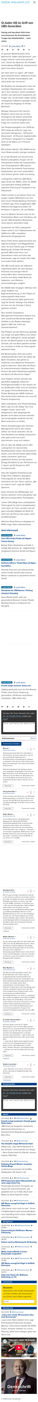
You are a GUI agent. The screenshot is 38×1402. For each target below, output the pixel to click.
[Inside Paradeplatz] (15, 2)
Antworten (8, 786)
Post (5, 719)
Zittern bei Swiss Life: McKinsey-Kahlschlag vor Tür (14, 1276)
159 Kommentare (23, 1247)
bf (12, 1201)
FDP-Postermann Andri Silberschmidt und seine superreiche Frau (18, 1182)
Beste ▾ (33, 738)
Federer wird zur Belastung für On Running (19, 1242)
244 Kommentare (23, 1237)
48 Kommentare (18, 1312)
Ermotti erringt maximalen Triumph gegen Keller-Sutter (18, 1122)
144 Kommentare (23, 1270)
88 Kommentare (22, 1141)
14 (24, 46)
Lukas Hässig (16, 46)
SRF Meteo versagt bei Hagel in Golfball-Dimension (18, 1204)
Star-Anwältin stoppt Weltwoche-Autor (17, 1143)
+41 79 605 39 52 (13, 716)
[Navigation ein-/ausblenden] (34, 2)
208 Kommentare (23, 1226)
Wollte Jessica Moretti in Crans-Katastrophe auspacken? (14, 1252)
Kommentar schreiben (11, 744)
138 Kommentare (22, 1118)
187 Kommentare (22, 1201)
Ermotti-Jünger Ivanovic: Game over (16, 685)
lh (12, 1118)
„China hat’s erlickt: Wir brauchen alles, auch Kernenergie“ (17, 1316)
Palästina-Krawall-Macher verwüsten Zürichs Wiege (16, 1165)
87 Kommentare (22, 1161)
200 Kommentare (22, 1178)
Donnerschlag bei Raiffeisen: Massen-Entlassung (17, 1231)
